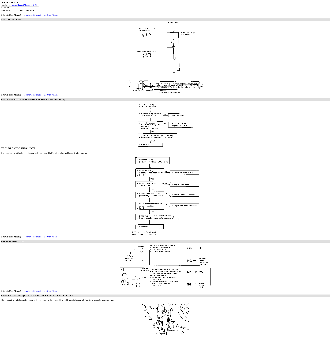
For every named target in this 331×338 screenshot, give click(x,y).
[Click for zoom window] (165, 57)
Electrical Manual (51, 15)
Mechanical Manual (32, 15)
